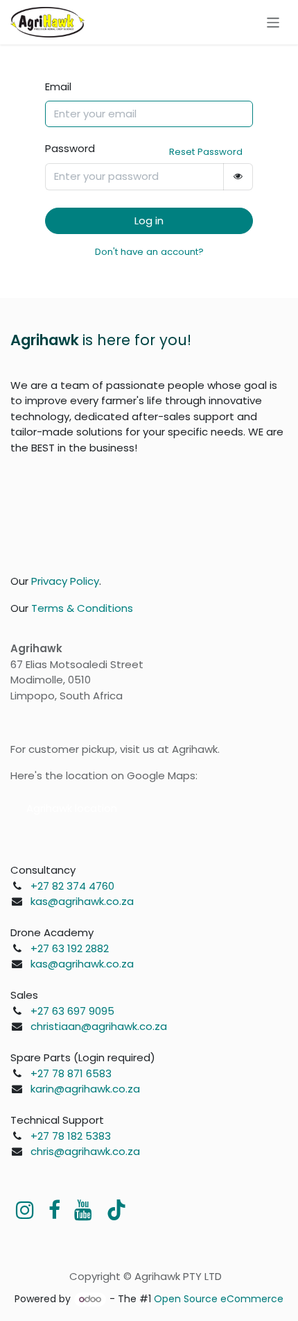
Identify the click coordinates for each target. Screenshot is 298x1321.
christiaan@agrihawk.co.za (98, 1026)
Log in (149, 220)
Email (58, 86)
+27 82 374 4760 (72, 886)
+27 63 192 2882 (69, 948)
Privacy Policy (65, 581)
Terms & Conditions (82, 608)
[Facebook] (54, 1210)
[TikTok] (116, 1210)
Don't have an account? (149, 251)
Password (70, 148)
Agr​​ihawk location (71, 808)
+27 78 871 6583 (71, 1073)
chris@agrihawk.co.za (85, 1151)
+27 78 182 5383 (70, 1136)
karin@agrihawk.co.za (85, 1088)
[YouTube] (83, 1210)
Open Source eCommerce (218, 1299)
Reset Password (206, 151)
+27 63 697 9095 (72, 1011)
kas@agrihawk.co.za (82, 901)
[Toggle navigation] (273, 22)
